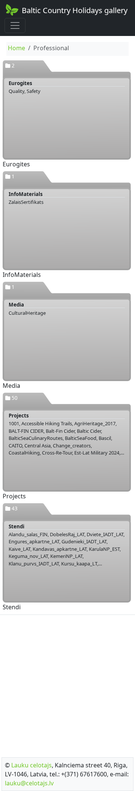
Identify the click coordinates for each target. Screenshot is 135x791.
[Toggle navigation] (15, 25)
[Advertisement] (67, 683)
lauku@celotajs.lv (29, 783)
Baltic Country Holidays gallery (75, 10)
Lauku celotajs (31, 765)
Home (16, 48)
